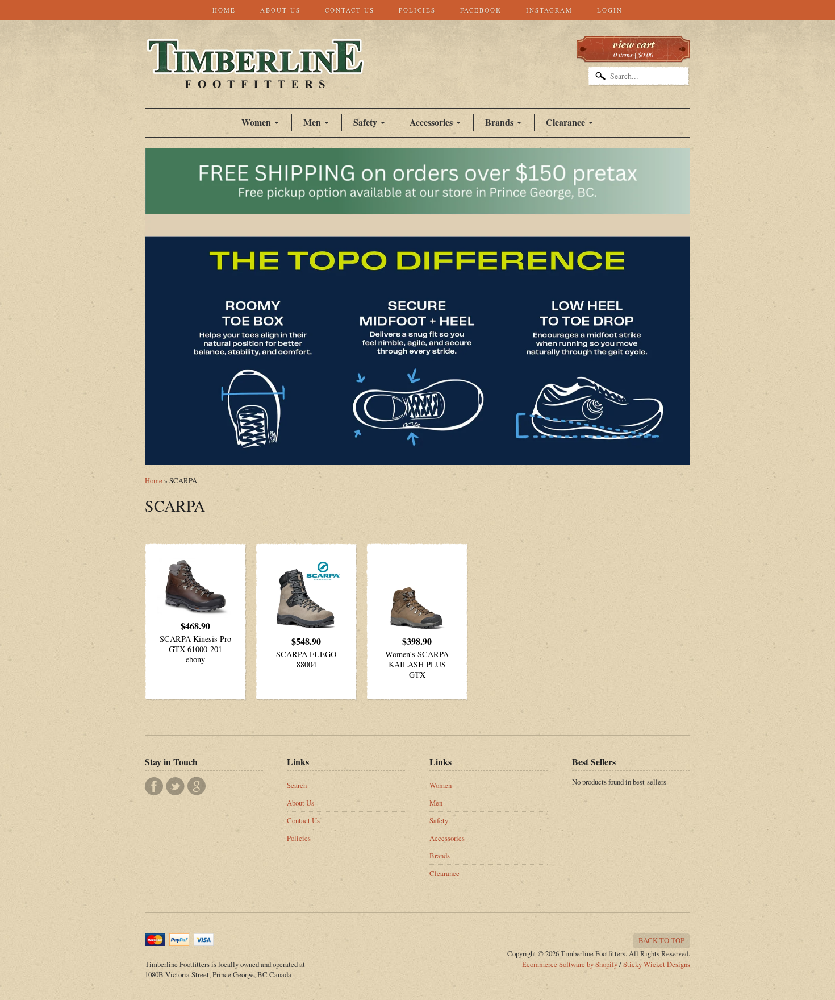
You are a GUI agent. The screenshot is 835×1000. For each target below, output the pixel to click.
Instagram (549, 10)
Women (256, 121)
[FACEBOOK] (154, 786)
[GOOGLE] (196, 786)
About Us (280, 10)
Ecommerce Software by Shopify (569, 964)
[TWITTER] (175, 786)
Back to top (661, 940)
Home (224, 10)
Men (435, 803)
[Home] (255, 76)
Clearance (565, 121)
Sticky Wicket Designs (656, 964)
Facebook (481, 10)
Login (610, 10)
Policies (417, 10)
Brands (499, 121)
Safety (438, 820)
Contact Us (349, 10)
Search (297, 785)
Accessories (431, 121)
